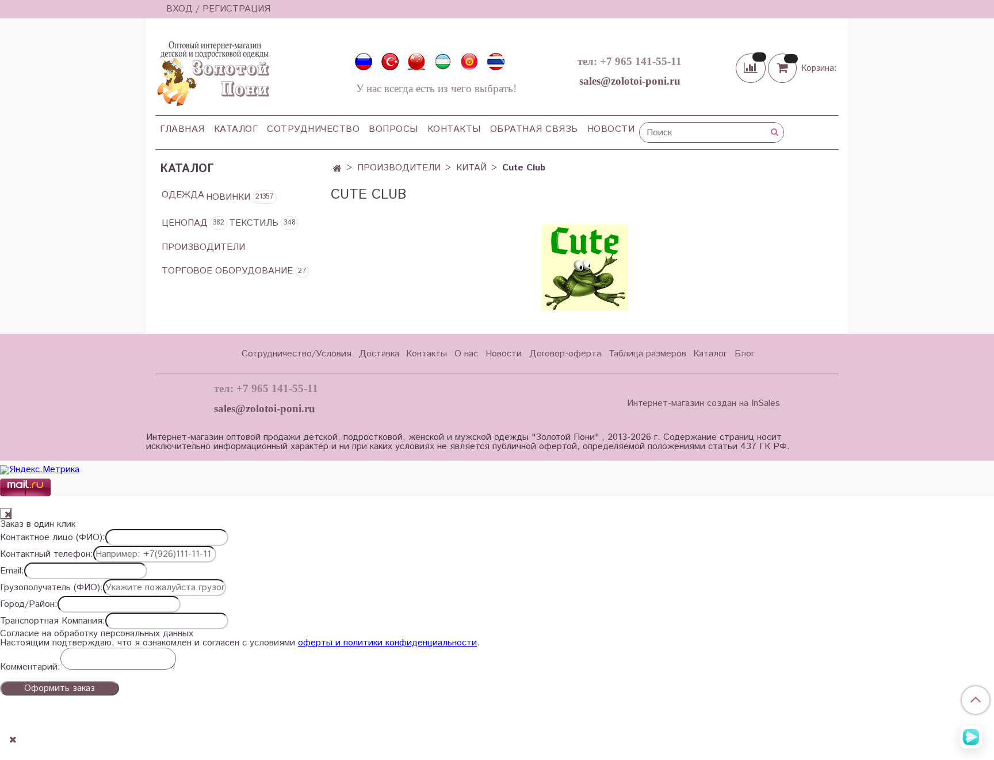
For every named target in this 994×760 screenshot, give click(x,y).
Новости (611, 129)
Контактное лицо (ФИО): (52, 537)
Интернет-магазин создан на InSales (703, 403)
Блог (745, 353)
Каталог (236, 129)
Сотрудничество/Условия (296, 353)
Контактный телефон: (46, 554)
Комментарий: (30, 667)
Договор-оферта (565, 353)
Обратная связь (534, 129)
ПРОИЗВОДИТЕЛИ (399, 167)
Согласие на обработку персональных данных (96, 634)
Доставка (379, 353)
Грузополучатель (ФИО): (51, 587)
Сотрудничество (313, 129)
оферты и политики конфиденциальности (387, 642)
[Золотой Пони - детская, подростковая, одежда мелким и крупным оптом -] (212, 70)
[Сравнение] (752, 67)
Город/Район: (29, 604)
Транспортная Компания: (52, 621)
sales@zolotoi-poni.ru (629, 81)
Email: (12, 571)
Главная (182, 129)
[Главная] (337, 169)
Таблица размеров (647, 353)
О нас (466, 353)
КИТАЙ (471, 167)
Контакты (454, 129)
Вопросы (393, 129)
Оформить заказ (59, 688)
